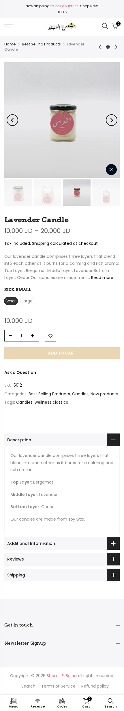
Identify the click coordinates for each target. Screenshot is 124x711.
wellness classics (51, 402)
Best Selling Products (41, 44)
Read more (101, 277)
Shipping (40, 243)
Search (28, 686)
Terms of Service (58, 686)
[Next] (111, 120)
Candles (80, 394)
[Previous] (12, 120)
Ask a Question (20, 372)
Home (10, 44)
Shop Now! (89, 5)
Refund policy (95, 686)
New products (104, 394)
